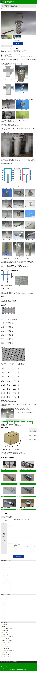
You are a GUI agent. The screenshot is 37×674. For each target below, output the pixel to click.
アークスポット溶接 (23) (6, 656)
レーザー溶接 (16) (5, 648)
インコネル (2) (4, 600)
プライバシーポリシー (4, 666)
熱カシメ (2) (4, 632)
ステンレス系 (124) (5, 606)
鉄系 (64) (4, 604)
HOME (3, 8)
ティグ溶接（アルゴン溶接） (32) (8, 650)
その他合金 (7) (4, 618)
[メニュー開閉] (35, 1)
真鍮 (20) (4, 610)
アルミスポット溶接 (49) (6, 642)
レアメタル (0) (4, 616)
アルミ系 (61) (4, 612)
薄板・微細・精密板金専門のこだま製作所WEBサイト (10, 661)
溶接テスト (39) (5, 634)
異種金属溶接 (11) (5, 624)
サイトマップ (3, 665)
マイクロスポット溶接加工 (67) (7, 636)
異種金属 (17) (4, 602)
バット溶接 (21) (5, 644)
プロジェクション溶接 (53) (7, 640)
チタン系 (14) (4, 614)
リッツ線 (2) (4, 596)
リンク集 (2, 668)
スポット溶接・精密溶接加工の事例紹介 (12, 8)
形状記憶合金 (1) (5, 598)
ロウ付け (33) (4, 652)
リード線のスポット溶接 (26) (7, 628)
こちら (13, 121)
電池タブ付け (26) (5, 654)
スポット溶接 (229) (5, 638)
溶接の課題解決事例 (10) (6, 630)
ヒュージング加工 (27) (6, 646)
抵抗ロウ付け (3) (5, 626)
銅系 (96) (4, 608)
